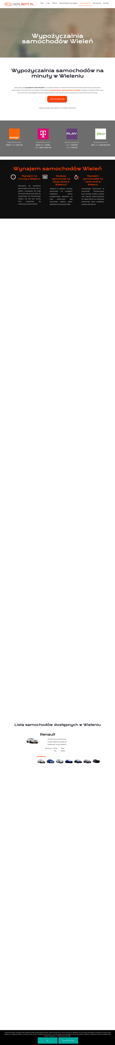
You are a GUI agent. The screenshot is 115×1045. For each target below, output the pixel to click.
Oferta (54, 3)
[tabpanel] (69, 741)
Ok (47, 1040)
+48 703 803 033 (57, 99)
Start (42, 3)
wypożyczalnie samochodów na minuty (65, 90)
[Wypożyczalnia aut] (19, 4)
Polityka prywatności (68, 1040)
